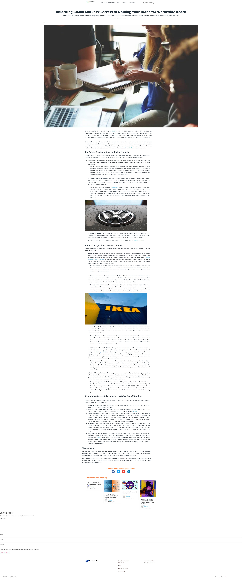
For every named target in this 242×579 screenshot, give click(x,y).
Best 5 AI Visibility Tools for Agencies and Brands (94, 483)
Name (1, 534)
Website (2, 544)
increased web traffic (126, 147)
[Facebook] (113, 471)
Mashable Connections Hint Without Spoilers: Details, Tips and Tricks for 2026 (147, 501)
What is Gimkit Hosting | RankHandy (130, 492)
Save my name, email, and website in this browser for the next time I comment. (20, 549)
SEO (99, 437)
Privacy (226, 576)
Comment (2, 518)
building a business (102, 352)
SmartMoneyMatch (139, 240)
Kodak (135, 411)
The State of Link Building (108, 2)
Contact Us (132, 2)
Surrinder (92, 487)
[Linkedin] (128, 471)
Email (1, 539)
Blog (118, 2)
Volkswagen (114, 187)
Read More (89, 485)
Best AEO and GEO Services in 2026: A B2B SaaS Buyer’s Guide (111, 496)
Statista (114, 131)
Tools (123, 2)
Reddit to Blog (123, 568)
